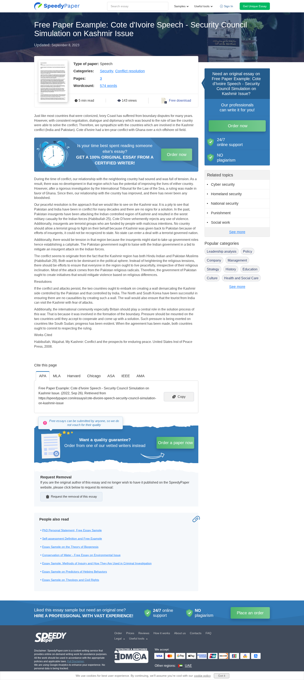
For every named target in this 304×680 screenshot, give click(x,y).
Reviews (143, 633)
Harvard (73, 376)
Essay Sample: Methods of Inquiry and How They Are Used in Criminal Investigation (97, 563)
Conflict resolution (130, 71)
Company (214, 260)
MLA (57, 376)
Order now (176, 154)
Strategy (213, 269)
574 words (108, 86)
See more (237, 232)
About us (180, 633)
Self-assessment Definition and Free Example (72, 538)
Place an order (250, 613)
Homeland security (226, 194)
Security (106, 71)
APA (42, 376)
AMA (140, 376)
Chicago (94, 376)
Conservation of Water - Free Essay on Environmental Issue (81, 555)
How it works (161, 633)
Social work (220, 222)
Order (118, 633)
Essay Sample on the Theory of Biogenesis (70, 546)
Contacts (195, 633)
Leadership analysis (221, 251)
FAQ (208, 633)
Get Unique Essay (255, 6)
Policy (247, 251)
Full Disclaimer (75, 661)
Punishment (221, 213)
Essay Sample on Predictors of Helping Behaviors (74, 571)
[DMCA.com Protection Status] (131, 658)
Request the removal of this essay (74, 496)
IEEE (125, 376)
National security (224, 203)
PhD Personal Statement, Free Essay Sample (72, 530)
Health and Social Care (241, 278)
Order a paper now (175, 442)
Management (237, 260)
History (231, 269)
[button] (57, 6)
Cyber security (223, 184)
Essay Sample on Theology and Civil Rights (70, 579)
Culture (212, 278)
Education (250, 269)
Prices (130, 633)
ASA (111, 376)
